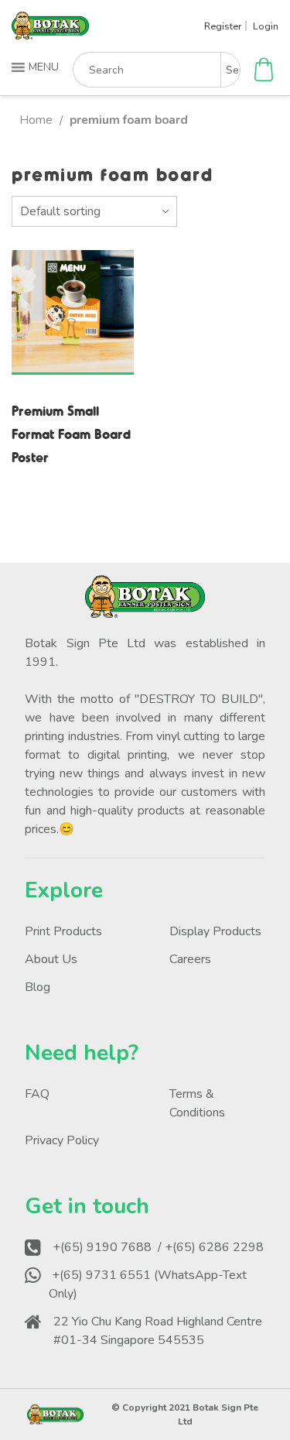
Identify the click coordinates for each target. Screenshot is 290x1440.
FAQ (37, 1093)
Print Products (63, 931)
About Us (51, 959)
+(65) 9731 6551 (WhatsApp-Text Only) (148, 1284)
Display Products (215, 931)
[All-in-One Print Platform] (50, 32)
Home (36, 120)
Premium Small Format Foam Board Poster (71, 433)
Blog (37, 987)
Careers (190, 959)
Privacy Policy (62, 1140)
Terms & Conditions (197, 1103)
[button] (37, 67)
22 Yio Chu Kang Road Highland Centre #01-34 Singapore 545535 (157, 1331)
